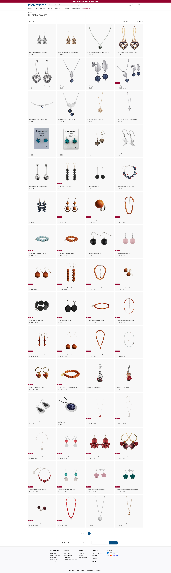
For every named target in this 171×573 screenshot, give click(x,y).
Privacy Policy (83, 570)
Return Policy (53, 557)
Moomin (50, 8)
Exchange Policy (54, 559)
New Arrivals (67, 553)
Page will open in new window (93, 561)
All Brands (67, 8)
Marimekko (42, 8)
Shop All (30, 8)
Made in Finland (76, 8)
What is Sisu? (67, 557)
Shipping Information (55, 555)
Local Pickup (53, 561)
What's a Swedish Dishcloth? (71, 559)
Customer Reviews (82, 557)
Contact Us (81, 553)
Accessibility (98, 570)
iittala (36, 8)
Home (29, 12)
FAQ (51, 563)
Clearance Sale (86, 8)
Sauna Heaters (58, 8)
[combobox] (64, 5)
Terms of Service (91, 570)
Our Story (80, 555)
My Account (53, 553)
